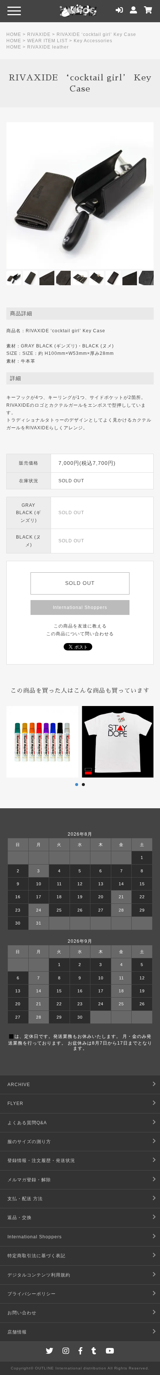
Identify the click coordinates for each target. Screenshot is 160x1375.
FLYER (15, 1103)
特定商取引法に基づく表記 (36, 1255)
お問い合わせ (21, 1312)
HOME (13, 34)
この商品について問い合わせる (80, 633)
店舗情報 (17, 1332)
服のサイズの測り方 (29, 1141)
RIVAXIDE (39, 34)
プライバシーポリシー (31, 1293)
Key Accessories (93, 40)
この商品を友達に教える (80, 626)
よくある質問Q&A (27, 1122)
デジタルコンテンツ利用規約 (38, 1275)
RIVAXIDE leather (48, 47)
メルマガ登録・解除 (29, 1179)
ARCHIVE (18, 1084)
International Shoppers (80, 607)
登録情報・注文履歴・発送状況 (41, 1160)
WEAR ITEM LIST (47, 40)
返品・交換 (19, 1217)
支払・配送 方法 (25, 1198)
